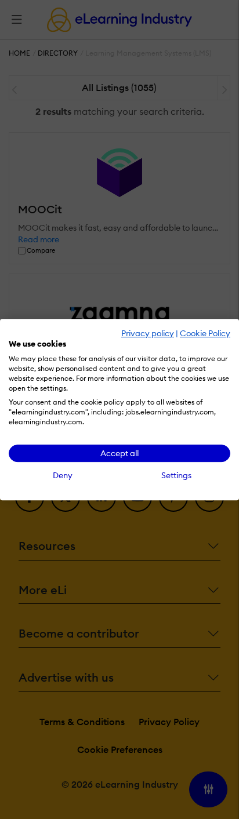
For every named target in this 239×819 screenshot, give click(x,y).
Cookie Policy (205, 333)
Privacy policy (147, 333)
